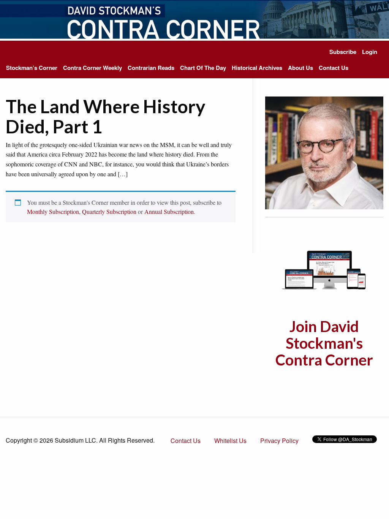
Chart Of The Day (203, 67)
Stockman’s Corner (31, 67)
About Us (300, 67)
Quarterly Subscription (109, 211)
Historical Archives (257, 67)
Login (369, 51)
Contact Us (333, 67)
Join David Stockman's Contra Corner (324, 343)
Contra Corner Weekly (92, 67)
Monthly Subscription (53, 211)
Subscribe (342, 51)
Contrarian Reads (151, 67)
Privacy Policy (279, 440)
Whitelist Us (230, 440)
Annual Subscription (169, 211)
